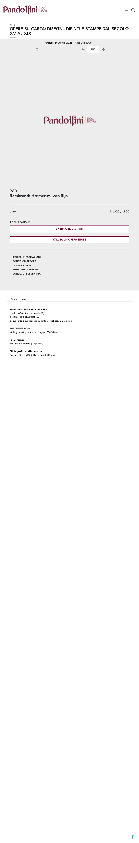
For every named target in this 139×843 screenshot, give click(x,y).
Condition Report (24, 261)
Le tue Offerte (21, 265)
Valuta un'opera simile (69, 240)
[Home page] (26, 10)
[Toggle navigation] (127, 10)
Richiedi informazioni (26, 257)
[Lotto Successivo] (103, 49)
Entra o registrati (69, 229)
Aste (12, 25)
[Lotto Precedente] (83, 49)
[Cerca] (133, 10)
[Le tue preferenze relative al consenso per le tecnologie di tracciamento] (132, 836)
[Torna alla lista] (57, 49)
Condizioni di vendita (26, 274)
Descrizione (18, 299)
